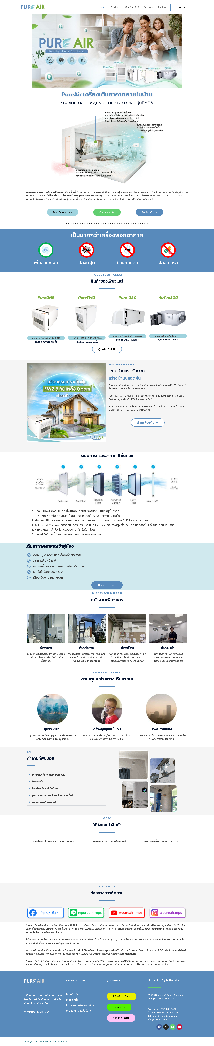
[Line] (172, 1027)
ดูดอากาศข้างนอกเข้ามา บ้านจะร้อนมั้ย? (52, 795)
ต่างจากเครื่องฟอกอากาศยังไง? (48, 774)
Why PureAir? (132, 7)
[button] (66, 774)
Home (102, 7)
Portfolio (148, 7)
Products (115, 7)
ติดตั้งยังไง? (37, 781)
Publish (162, 7)
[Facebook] (159, 1027)
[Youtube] (179, 1027)
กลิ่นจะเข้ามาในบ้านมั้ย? (43, 802)
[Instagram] (166, 1027)
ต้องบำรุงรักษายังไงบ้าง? (44, 788)
